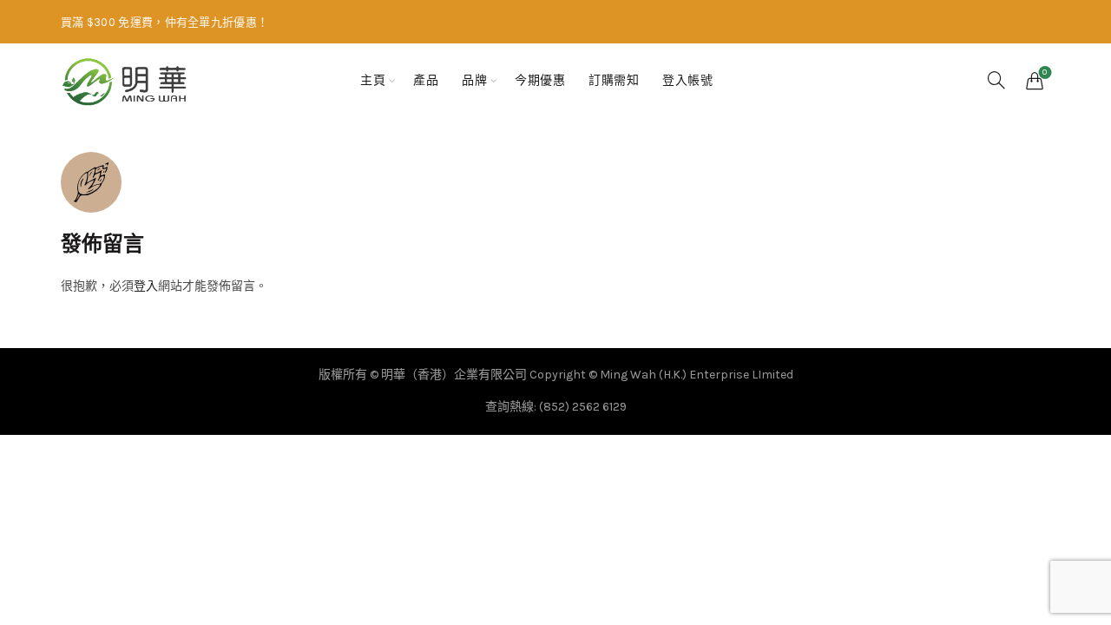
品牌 (474, 80)
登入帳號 (687, 80)
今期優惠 (540, 80)
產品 (425, 80)
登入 (146, 286)
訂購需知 (613, 80)
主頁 (372, 80)
